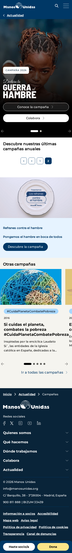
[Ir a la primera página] (24, 161)
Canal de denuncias (41, 534)
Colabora (11, 460)
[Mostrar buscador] (55, 6)
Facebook (4, 423)
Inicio (7, 394)
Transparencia (13, 534)
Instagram (20, 423)
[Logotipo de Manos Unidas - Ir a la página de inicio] (19, 7)
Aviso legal (29, 520)
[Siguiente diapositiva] (69, 131)
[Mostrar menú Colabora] (67, 460)
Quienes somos (17, 433)
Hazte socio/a (19, 547)
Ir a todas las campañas (42, 372)
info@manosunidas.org (20, 488)
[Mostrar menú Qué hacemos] (67, 442)
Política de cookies (53, 527)
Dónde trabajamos (20, 451)
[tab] (34, 131)
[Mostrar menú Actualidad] (67, 469)
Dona (53, 547)
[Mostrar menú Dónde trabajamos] (67, 451)
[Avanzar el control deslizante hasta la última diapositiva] (2, 131)
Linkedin (38, 423)
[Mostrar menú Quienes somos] (67, 432)
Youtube (29, 423)
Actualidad (15, 15)
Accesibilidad (47, 513)
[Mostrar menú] (65, 6)
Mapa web (11, 520)
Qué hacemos (15, 442)
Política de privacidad (19, 527)
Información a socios (19, 513)
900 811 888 (12, 502)
